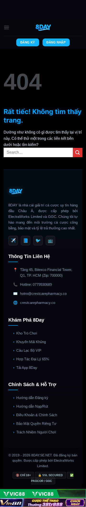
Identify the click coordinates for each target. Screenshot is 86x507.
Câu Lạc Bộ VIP (28, 350)
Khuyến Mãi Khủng (31, 342)
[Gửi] (77, 152)
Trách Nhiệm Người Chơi (36, 432)
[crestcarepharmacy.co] (43, 27)
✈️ (13, 240)
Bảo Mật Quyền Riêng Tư (36, 423)
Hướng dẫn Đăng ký (32, 398)
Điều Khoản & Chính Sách (36, 415)
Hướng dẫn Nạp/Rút (32, 406)
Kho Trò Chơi (26, 333)
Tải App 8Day (26, 368)
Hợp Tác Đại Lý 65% (32, 359)
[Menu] (6, 27)
